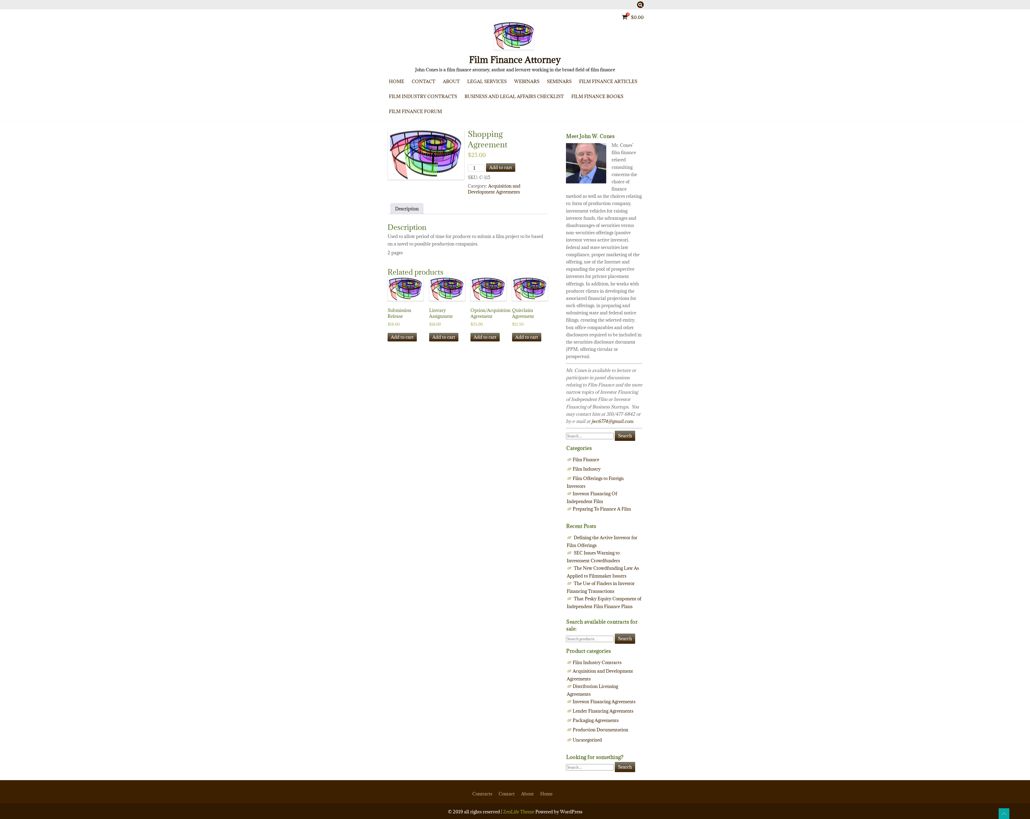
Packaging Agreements (442, 120)
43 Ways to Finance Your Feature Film (632, 109)
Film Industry (587, 469)
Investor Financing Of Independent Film (634, 116)
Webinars (526, 81)
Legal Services (487, 81)
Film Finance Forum (415, 111)
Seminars (559, 81)
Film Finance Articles (608, 81)
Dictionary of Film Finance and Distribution (631, 120)
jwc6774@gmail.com (612, 421)
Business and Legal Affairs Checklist (514, 96)
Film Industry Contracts (423, 96)
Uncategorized (587, 740)
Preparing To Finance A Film (634, 94)
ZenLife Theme (519, 812)
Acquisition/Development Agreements (442, 109)
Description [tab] (407, 209)
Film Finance (634, 105)
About (451, 81)
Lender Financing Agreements (603, 711)
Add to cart (500, 167)
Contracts (482, 794)
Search (625, 639)
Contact (423, 81)
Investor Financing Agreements (604, 702)
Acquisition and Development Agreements (494, 189)
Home (396, 81)
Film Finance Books (597, 96)
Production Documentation (600, 730)
